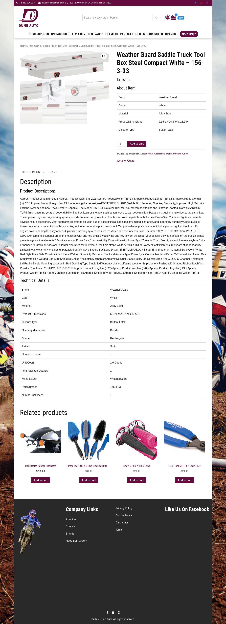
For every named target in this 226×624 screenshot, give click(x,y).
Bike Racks (95, 34)
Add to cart (137, 143)
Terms (119, 529)
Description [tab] (31, 172)
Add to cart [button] (40, 480)
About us (71, 519)
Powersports (39, 34)
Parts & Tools (130, 34)
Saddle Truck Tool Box (55, 45)
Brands (170, 34)
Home (23, 45)
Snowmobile (60, 34)
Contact (70, 526)
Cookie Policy (123, 515)
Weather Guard (126, 160)
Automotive (35, 45)
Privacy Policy (123, 508)
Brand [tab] (52, 172)
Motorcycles (153, 34)
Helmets (111, 34)
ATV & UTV (78, 34)
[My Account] (167, 18)
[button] (104, 56)
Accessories (146, 154)
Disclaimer (121, 522)
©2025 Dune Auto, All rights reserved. (113, 619)
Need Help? (189, 34)
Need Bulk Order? (76, 540)
